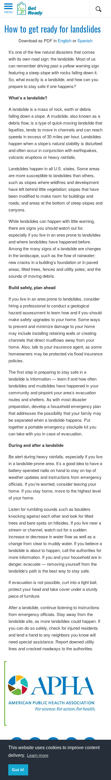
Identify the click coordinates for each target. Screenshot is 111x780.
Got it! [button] (18, 769)
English (64, 40)
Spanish (84, 40)
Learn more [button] (37, 755)
